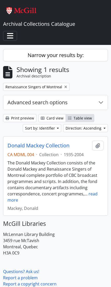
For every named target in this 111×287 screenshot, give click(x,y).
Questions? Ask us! (21, 271)
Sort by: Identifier (40, 128)
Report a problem (20, 278)
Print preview (22, 118)
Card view (54, 118)
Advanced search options (37, 102)
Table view (82, 118)
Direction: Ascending (84, 128)
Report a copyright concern (30, 284)
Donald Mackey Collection (38, 145)
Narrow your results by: (56, 55)
